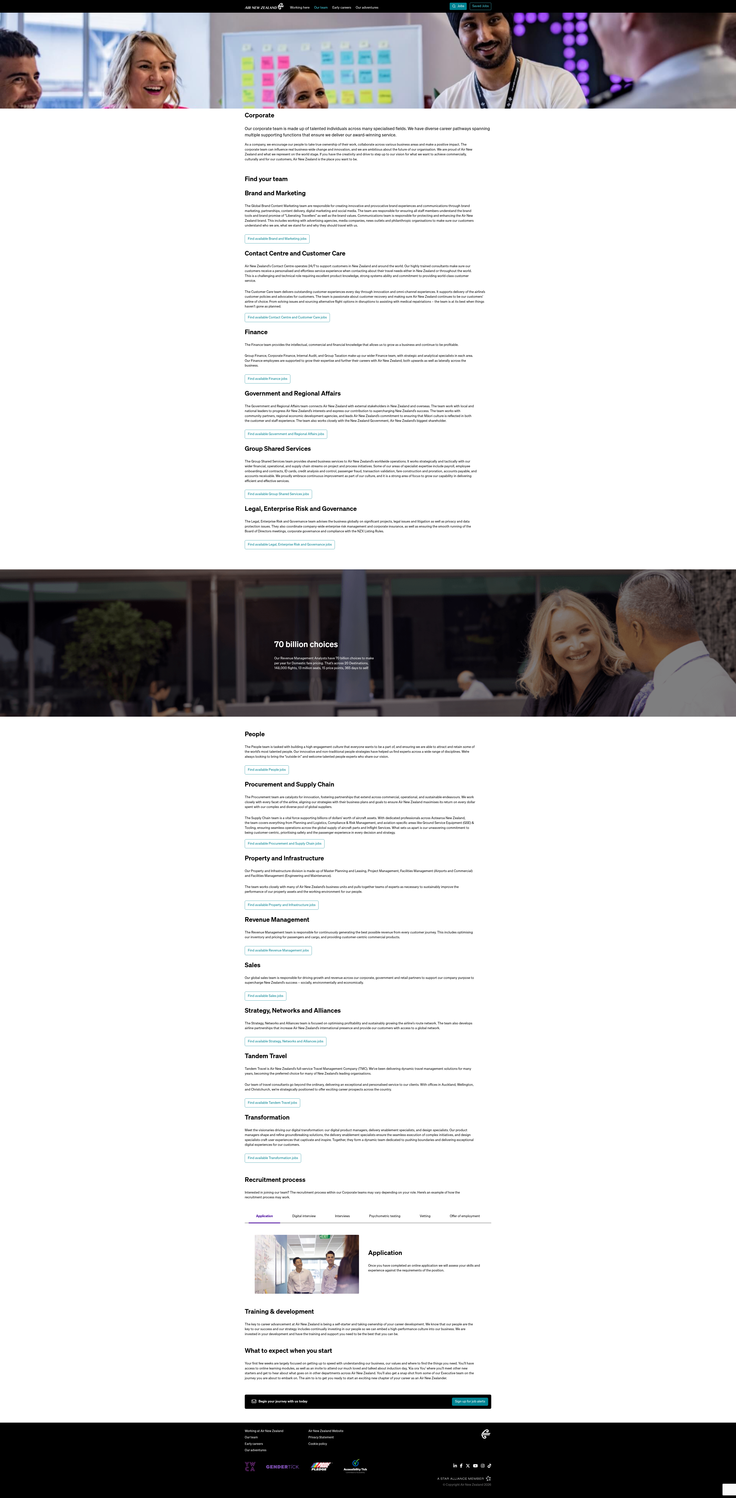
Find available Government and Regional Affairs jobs (286, 434)
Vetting (425, 1216)
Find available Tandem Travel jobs (272, 1103)
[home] (264, 6)
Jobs (461, 6)
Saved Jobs (480, 6)
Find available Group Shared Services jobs (278, 494)
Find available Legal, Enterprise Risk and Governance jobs (290, 544)
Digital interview (304, 1216)
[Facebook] (461, 1466)
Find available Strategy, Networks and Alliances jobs (285, 1041)
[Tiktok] (489, 1466)
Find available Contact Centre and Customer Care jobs (287, 317)
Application (264, 1216)
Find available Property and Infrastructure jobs (281, 905)
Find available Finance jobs (267, 379)
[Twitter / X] (468, 1466)
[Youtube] (475, 1466)
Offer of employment (465, 1216)
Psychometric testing (384, 1216)
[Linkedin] (455, 1466)
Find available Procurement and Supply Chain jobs (284, 843)
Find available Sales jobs (265, 996)
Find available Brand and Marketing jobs (277, 239)
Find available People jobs (267, 770)
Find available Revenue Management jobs (278, 950)
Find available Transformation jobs (273, 1158)
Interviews (342, 1216)
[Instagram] (483, 1466)
